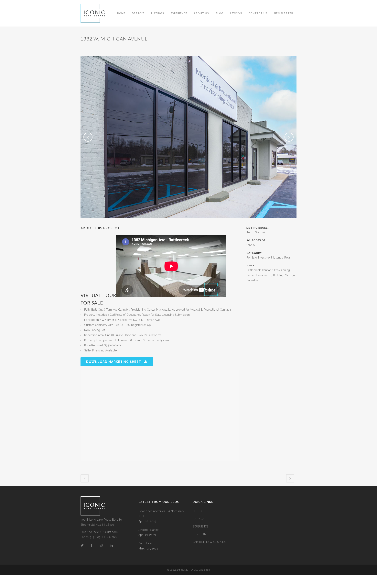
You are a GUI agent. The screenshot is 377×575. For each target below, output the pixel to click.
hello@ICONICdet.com (103, 532)
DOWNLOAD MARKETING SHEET (113, 362)
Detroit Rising (146, 543)
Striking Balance (148, 529)
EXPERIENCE (200, 526)
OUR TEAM (199, 534)
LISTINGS (198, 518)
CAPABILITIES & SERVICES (208, 541)
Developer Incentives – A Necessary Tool (161, 514)
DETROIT (198, 511)
